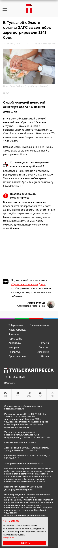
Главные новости (39, 325)
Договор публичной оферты (18, 489)
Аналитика (15, 343)
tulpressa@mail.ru (34, 463)
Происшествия (17, 356)
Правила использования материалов (23, 486)
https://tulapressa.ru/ (14, 408)
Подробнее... (9, 537)
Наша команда (17, 329)
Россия (45, 343)
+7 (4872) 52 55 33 (14, 377)
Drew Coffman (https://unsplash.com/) (29, 86)
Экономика (43, 352)
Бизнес (45, 356)
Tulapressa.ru (16, 325)
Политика (44, 347)
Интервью (14, 347)
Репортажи (15, 352)
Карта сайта (15, 338)
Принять (25, 543)
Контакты (14, 334)
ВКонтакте (9, 383)
